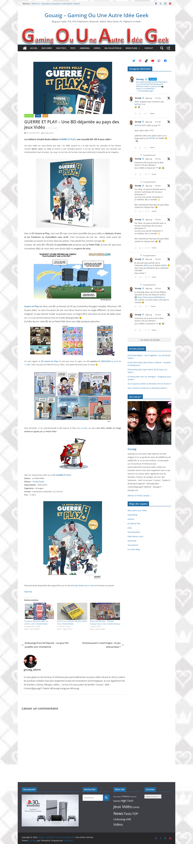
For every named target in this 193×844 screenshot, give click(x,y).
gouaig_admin (48, 133)
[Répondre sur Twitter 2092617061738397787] (136, 174)
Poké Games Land (135, 536)
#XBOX (164, 265)
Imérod (131, 519)
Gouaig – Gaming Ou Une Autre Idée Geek (96, 15)
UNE (128, 819)
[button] (138, 48)
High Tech (61, 48)
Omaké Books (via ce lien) (83, 585)
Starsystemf (133, 545)
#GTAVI (138, 104)
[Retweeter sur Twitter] (141, 155)
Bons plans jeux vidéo (137, 510)
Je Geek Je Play (134, 523)
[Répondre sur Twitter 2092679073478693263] (136, 211)
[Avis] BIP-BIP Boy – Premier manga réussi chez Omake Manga (105, 622)
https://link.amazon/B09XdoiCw (151, 297)
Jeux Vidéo (47, 48)
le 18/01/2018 (104, 361)
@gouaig (28, 591)
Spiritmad (132, 540)
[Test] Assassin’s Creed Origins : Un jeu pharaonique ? (101, 645)
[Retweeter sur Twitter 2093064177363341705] (140, 148)
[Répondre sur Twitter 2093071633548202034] (136, 114)
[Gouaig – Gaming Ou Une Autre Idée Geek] (25, 48)
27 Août (158, 98)
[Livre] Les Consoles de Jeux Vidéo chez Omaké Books (72, 622)
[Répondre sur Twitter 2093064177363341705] (136, 148)
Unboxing (85, 48)
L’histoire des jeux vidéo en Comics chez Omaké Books (36, 622)
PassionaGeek (134, 532)
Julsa (130, 527)
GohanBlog (132, 515)
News (45, 116)
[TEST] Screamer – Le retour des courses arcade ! (52, 3)
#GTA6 (152, 138)
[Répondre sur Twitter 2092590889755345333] (136, 277)
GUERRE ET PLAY (67, 139)
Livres (38, 116)
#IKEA (146, 265)
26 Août (158, 159)
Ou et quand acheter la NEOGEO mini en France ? (149, 383)
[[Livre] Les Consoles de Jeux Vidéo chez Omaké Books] (72, 611)
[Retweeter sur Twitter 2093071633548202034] (140, 114)
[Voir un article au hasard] (168, 48)
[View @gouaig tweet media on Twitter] (139, 107)
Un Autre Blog (134, 549)
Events (116, 800)
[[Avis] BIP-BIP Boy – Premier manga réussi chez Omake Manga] (105, 611)
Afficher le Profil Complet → (140, 495)
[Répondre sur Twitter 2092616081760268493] (136, 306)
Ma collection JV (113, 48)
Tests (72, 48)
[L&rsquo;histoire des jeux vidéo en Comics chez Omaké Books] (39, 611)
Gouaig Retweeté (149, 155)
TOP (135, 814)
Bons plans (131, 48)
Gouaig (138, 98)
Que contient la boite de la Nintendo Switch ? (147, 388)
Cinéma (125, 796)
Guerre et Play (31, 306)
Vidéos (97, 48)
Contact (148, 48)
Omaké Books (38, 481)
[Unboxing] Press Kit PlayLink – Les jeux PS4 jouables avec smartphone (46, 645)
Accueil (34, 48)
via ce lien (82, 428)
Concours (132, 796)
